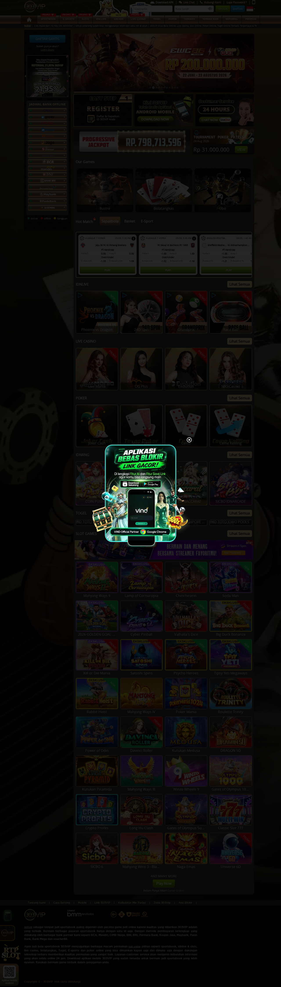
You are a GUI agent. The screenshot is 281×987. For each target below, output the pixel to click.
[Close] (189, 440)
